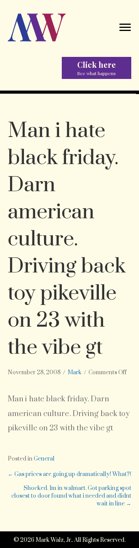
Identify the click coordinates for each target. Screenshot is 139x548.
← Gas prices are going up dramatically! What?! (69, 474)
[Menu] (125, 27)
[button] (96, 68)
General (44, 458)
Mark (74, 372)
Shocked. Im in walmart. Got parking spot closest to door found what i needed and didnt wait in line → (71, 496)
